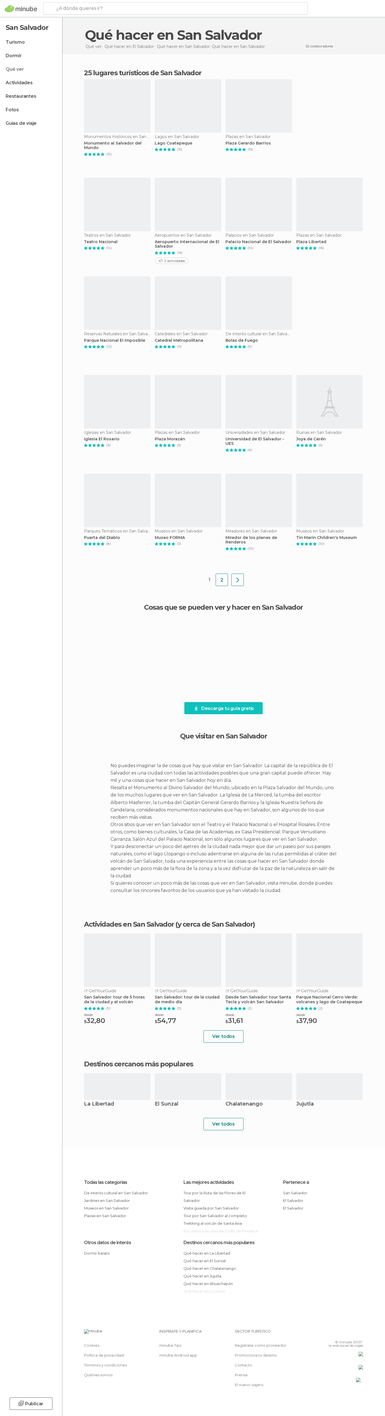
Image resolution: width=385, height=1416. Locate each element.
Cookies (91, 1345)
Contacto (243, 1365)
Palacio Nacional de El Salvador (258, 241)
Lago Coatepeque (173, 143)
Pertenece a (296, 1182)
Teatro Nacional (101, 241)
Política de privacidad (104, 1355)
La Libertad (99, 1104)
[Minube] (21, 9)
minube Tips (170, 1345)
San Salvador (295, 1193)
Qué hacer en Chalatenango (209, 1268)
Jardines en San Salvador (107, 1200)
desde (88, 1015)
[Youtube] (359, 1333)
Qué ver (15, 69)
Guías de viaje (21, 123)
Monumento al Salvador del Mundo (112, 145)
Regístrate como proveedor (260, 1345)
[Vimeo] (349, 1333)
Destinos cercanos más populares (138, 1064)
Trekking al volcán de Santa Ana (212, 1223)
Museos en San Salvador (106, 1208)
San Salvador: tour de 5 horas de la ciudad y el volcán (114, 999)
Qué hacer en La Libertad (206, 1253)
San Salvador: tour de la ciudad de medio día (187, 999)
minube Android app (178, 1355)
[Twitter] (340, 1333)
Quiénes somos (98, 1375)
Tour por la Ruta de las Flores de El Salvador (214, 1197)
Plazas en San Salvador (105, 1215)
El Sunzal (166, 1104)
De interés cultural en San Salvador (116, 1193)
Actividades (19, 82)
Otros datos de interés (107, 1242)
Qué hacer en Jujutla (202, 1276)
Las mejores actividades (208, 1182)
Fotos (12, 109)
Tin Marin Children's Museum (326, 537)
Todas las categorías (105, 1182)
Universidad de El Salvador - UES (254, 441)
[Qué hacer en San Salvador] (237, 580)
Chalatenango (244, 1104)
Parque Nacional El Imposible (114, 340)
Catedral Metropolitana (179, 340)
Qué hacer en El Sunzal (204, 1261)
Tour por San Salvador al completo (215, 1215)
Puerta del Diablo (102, 537)
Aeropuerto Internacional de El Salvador (187, 244)
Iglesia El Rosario (102, 439)
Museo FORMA (170, 537)
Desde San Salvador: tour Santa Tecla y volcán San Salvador (258, 999)
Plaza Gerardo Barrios (248, 143)
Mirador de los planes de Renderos (251, 540)
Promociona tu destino (256, 1355)
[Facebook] (331, 1333)
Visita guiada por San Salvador (211, 1208)
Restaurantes (21, 96)
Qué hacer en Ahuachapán (208, 1283)
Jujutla (305, 1104)
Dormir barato (97, 1253)
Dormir (14, 55)
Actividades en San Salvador (129, 924)
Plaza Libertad (311, 241)
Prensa (241, 1375)
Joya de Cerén (311, 439)
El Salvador (293, 1200)
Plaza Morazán (170, 439)
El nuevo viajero (249, 1384)
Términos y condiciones (105, 1365)
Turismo (15, 42)
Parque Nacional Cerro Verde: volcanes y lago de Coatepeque (329, 999)
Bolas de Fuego (241, 340)
